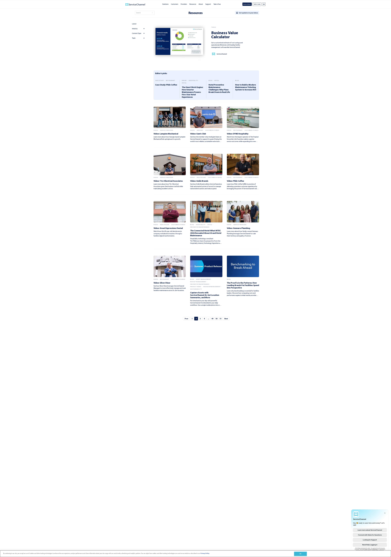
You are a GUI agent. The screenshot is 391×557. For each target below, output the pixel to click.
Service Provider (166, 130)
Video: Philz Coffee (235, 181)
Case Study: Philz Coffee (166, 84)
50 (216, 319)
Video (156, 130)
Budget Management (198, 281)
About (201, 4)
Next (226, 319)
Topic (134, 38)
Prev (186, 319)
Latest (134, 24)
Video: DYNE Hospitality (237, 133)
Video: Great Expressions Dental (168, 228)
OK (300, 554)
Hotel (184, 83)
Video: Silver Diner (162, 282)
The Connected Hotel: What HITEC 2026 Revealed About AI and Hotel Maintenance (205, 233)
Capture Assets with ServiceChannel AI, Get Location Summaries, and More (204, 295)
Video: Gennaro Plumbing (238, 228)
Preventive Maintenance (199, 227)
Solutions (165, 4)
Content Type (136, 33)
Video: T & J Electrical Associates (168, 181)
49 (212, 319)
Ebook (184, 80)
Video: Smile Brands (199, 181)
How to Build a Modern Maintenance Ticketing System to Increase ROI (245, 87)
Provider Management (212, 286)
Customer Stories (212, 130)
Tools (213, 27)
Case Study (159, 80)
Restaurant (170, 80)
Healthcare (201, 177)
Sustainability (196, 289)
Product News (195, 286)
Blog (210, 80)
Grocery (200, 130)
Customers (174, 4)
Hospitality (193, 80)
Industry (135, 29)
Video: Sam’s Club (198, 133)
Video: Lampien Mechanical (166, 133)
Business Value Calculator (224, 34)
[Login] (264, 4)
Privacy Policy (204, 553)
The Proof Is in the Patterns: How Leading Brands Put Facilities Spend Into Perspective (243, 285)
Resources (192, 4)
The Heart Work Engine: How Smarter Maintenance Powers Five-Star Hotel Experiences (192, 92)
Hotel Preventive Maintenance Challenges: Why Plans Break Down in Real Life (219, 88)
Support (208, 4)
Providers (184, 4)
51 (220, 319)
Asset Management (203, 279)
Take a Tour (217, 4)
